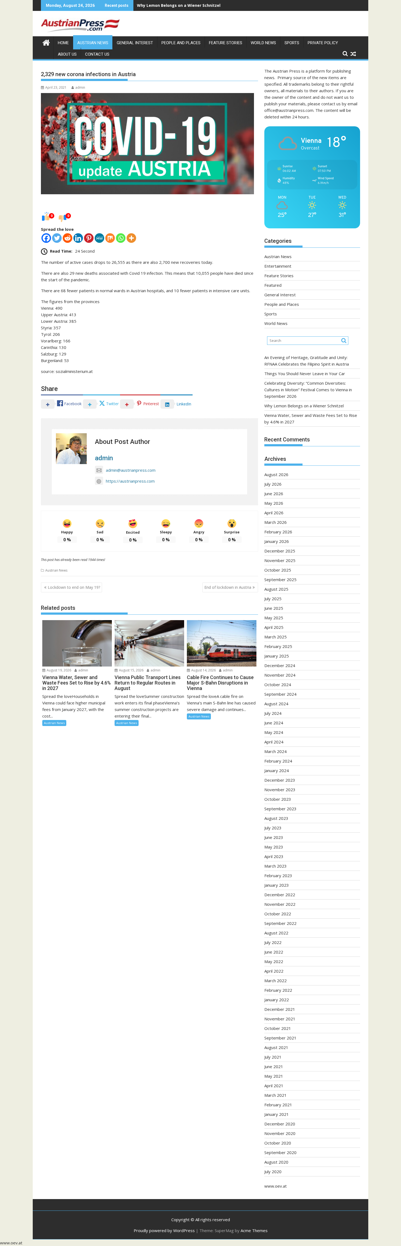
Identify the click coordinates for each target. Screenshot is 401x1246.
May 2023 (273, 847)
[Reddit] (67, 238)
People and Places (180, 42)
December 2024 (279, 665)
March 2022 (275, 980)
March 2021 (275, 1095)
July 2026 (273, 484)
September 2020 (280, 1152)
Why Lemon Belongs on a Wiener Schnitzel (304, 405)
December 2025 (279, 551)
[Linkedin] (78, 238)
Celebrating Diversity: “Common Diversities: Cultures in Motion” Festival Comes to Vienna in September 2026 (308, 389)
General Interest (135, 42)
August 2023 (276, 818)
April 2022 (273, 971)
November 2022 (279, 904)
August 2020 (276, 1162)
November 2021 (279, 1018)
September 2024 (280, 694)
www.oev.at (275, 1186)
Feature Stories (225, 42)
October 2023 (277, 799)
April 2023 (273, 856)
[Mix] (110, 238)
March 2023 (275, 866)
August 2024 (276, 703)
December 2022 (279, 894)
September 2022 (280, 923)
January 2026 (276, 541)
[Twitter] (57, 238)
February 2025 (278, 646)
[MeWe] (99, 238)
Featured (273, 285)
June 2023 (273, 837)
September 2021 (280, 1038)
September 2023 (280, 808)
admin (80, 87)
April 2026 (273, 512)
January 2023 (276, 885)
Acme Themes (254, 1230)
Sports (292, 42)
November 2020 (279, 1133)
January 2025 (276, 656)
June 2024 (273, 722)
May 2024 (273, 732)
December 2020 (279, 1124)
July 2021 (273, 1057)
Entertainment (277, 266)
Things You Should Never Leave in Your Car (304, 373)
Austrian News (92, 42)
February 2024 (278, 761)
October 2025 (277, 570)
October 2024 (277, 684)
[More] (131, 238)
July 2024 (273, 713)
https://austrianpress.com (130, 481)
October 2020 (277, 1143)
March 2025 (275, 637)
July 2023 (273, 827)
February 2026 (278, 531)
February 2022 (278, 990)
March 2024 (275, 751)
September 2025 (280, 579)
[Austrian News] (46, 42)
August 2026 (276, 474)
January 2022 (276, 999)
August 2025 (276, 589)
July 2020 (273, 1171)
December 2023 (279, 780)
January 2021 (276, 1114)
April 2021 (273, 1085)
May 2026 (273, 503)
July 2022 (273, 942)
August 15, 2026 (130, 670)
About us (67, 54)
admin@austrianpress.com (130, 470)
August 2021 (276, 1047)
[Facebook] (46, 238)
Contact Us (97, 54)
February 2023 (278, 875)
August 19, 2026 (58, 670)
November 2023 (279, 789)
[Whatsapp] (120, 238)
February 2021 (278, 1104)
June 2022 (273, 952)
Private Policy (323, 42)
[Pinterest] (89, 238)
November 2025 (279, 560)
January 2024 (276, 770)
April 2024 (273, 742)
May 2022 (273, 961)
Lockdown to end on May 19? (74, 587)
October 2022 (277, 913)
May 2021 (273, 1076)
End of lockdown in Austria (227, 587)
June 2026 (273, 493)
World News (263, 42)
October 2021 (277, 1028)
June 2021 (273, 1066)
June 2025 (273, 608)
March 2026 (275, 522)
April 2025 (273, 627)
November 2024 (279, 675)
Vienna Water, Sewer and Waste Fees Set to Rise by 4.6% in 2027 (200, 5)
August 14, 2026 (203, 670)
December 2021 (279, 1009)
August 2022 (276, 933)
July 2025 (273, 598)
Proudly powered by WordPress (164, 1230)
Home (63, 42)
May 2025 (273, 617)
